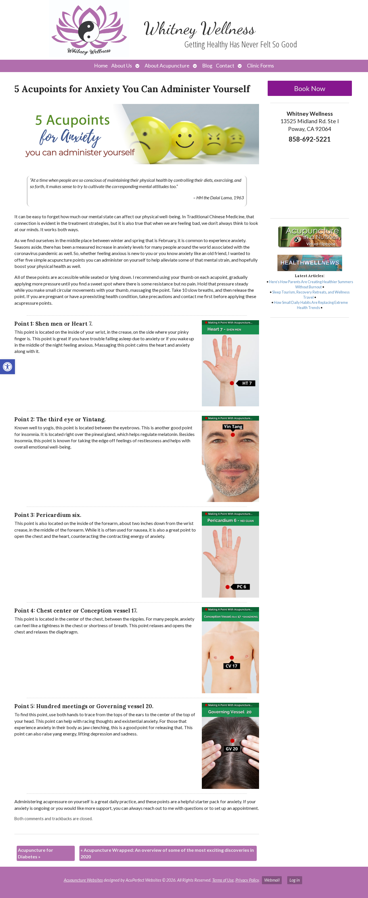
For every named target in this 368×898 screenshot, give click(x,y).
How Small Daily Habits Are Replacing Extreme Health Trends (311, 305)
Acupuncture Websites (83, 880)
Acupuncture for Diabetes (35, 853)
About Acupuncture (167, 66)
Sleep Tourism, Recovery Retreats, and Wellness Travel (311, 295)
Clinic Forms (260, 66)
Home (101, 66)
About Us (121, 66)
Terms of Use (223, 880)
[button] (7, 366)
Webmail (271, 880)
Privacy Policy (247, 880)
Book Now (309, 88)
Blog (207, 66)
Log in (295, 880)
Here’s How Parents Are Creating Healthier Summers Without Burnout (311, 284)
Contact (225, 66)
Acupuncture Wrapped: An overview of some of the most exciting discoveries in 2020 (167, 853)
